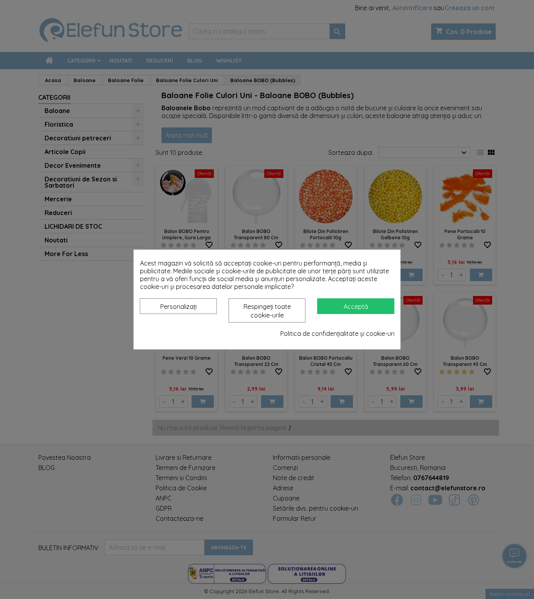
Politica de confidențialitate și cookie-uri (337, 333)
